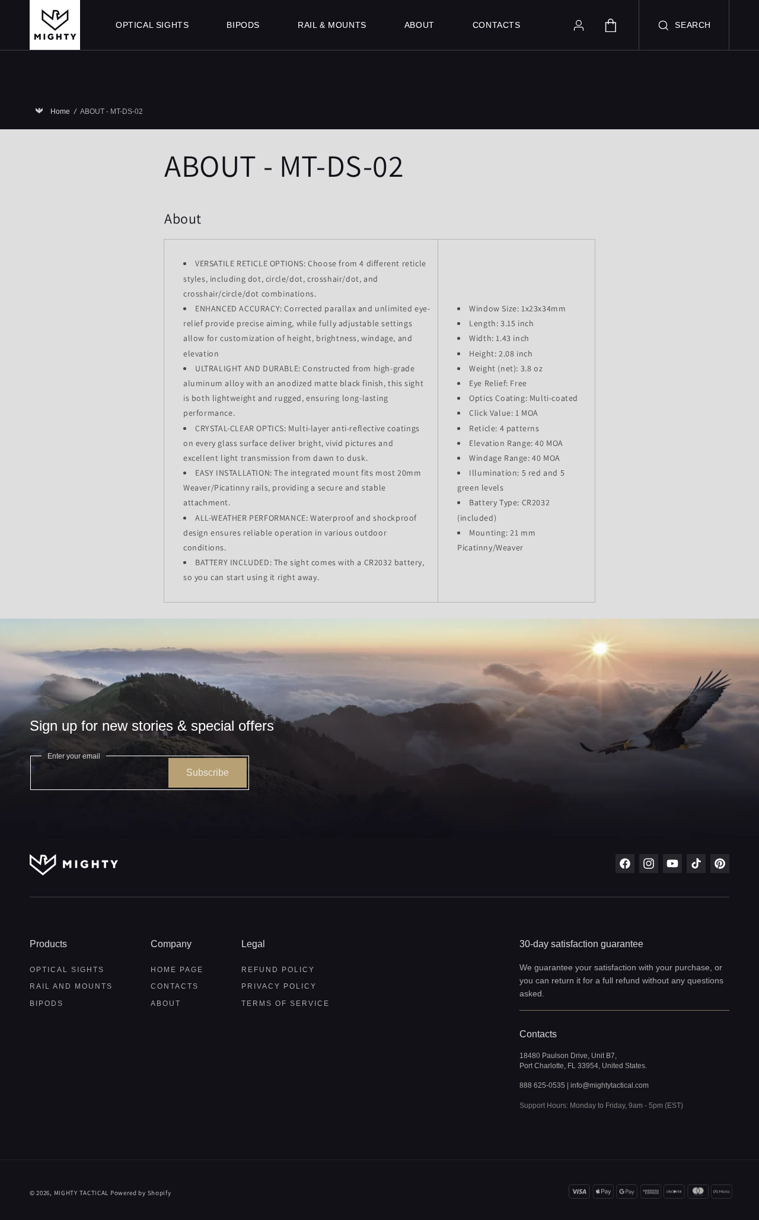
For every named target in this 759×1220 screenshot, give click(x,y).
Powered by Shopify (140, 1193)
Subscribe (207, 772)
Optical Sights (67, 970)
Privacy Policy (279, 986)
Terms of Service (285, 1003)
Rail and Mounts (71, 986)
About (166, 1003)
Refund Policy (278, 970)
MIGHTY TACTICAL (81, 1193)
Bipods (46, 1003)
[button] (684, 25)
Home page (177, 970)
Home (62, 111)
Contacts (175, 986)
